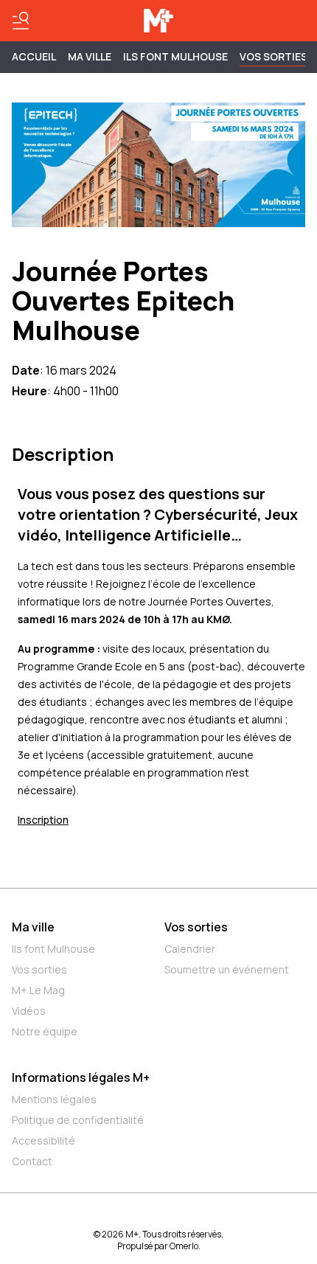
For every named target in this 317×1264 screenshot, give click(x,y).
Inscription (43, 820)
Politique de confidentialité (78, 1120)
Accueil (34, 56)
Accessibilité (43, 1140)
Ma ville (33, 927)
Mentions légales (54, 1099)
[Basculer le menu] (20, 20)
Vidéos (29, 1011)
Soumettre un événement (226, 969)
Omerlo (184, 1246)
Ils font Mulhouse (53, 949)
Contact (32, 1161)
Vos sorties (273, 56)
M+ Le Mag (38, 990)
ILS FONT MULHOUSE (175, 56)
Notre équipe (44, 1031)
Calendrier (189, 949)
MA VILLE (89, 56)
